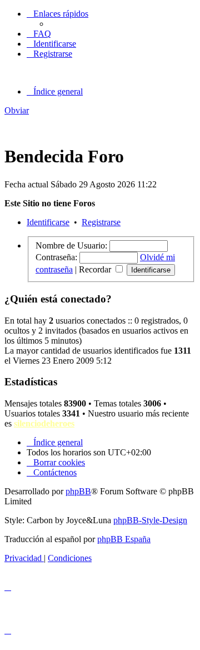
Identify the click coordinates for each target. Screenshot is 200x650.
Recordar (96, 269)
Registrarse (101, 222)
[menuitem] (39, 33)
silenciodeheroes (44, 423)
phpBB (78, 491)
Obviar (16, 110)
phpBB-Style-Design (150, 520)
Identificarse (48, 222)
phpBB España (124, 539)
